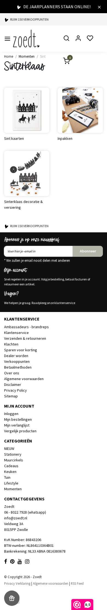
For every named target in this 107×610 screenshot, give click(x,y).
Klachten (11, 344)
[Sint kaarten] (27, 110)
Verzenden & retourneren (25, 338)
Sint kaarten (14, 138)
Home (8, 56)
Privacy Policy (15, 390)
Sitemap (11, 396)
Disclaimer (12, 384)
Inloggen (11, 413)
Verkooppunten (17, 361)
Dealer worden (16, 355)
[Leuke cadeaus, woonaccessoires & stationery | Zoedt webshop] (26, 39)
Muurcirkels (13, 460)
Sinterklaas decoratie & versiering (23, 204)
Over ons (11, 373)
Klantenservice (16, 332)
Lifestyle (11, 483)
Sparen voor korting (20, 349)
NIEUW (9, 448)
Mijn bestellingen (18, 419)
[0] (63, 62)
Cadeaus (11, 465)
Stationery (12, 454)
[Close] (99, 6)
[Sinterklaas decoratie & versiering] (27, 173)
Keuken (10, 471)
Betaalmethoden (18, 367)
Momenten (27, 56)
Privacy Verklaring (17, 583)
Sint (43, 56)
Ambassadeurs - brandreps (26, 326)
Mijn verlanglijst (16, 425)
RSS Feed (77, 583)
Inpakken (65, 138)
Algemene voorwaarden (24, 378)
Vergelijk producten (20, 430)
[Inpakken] (80, 110)
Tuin (7, 477)
